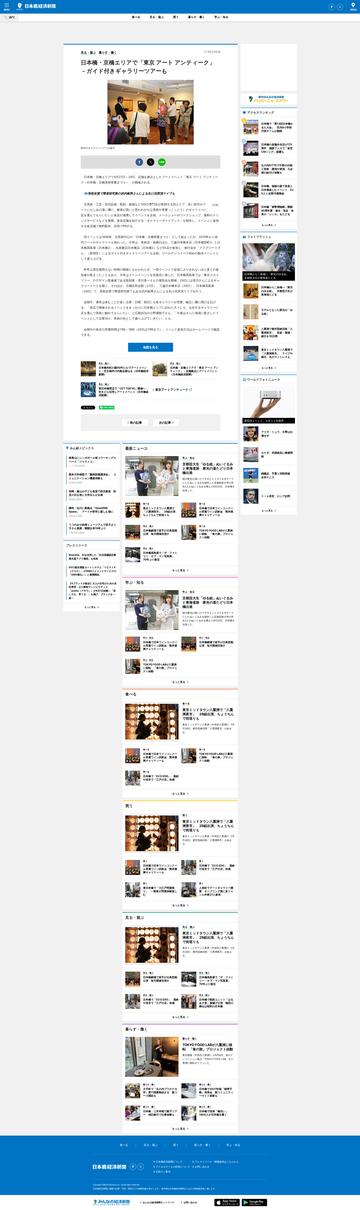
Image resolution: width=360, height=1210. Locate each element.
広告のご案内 (163, 1171)
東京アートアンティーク (171, 389)
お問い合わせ (202, 1166)
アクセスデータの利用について (173, 1166)
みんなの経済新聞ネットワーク (111, 1202)
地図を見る (150, 347)
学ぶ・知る (221, 17)
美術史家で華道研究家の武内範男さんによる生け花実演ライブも (131, 193)
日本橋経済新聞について (169, 1161)
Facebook (331, 7)
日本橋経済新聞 (36, 6)
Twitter (340, 7)
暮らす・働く (196, 17)
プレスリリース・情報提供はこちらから (217, 1161)
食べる (136, 17)
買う (176, 17)
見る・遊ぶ (157, 17)
